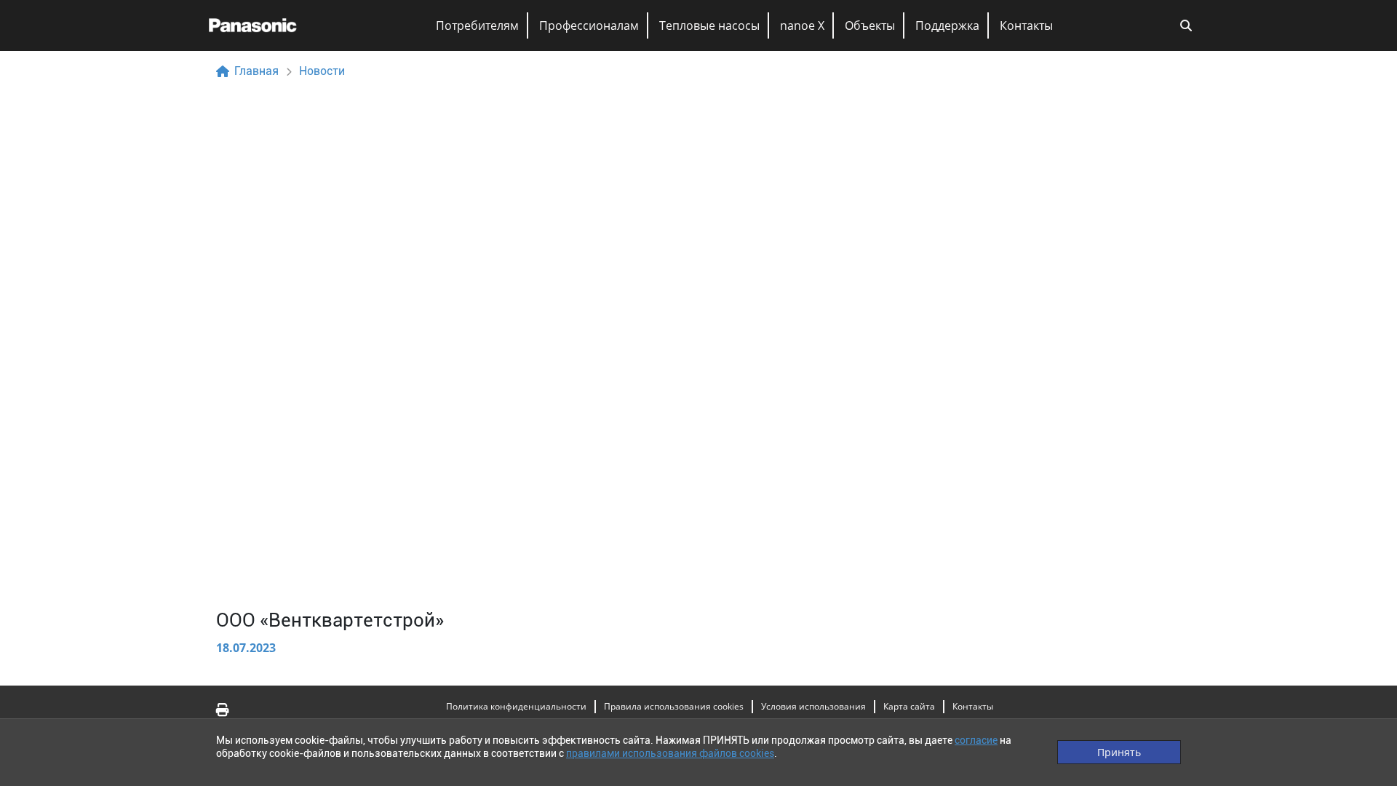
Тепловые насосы (709, 25)
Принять (1119, 752)
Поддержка (947, 25)
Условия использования (813, 706)
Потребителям (477, 25)
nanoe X (802, 25)
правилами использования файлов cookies (670, 753)
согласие (976, 740)
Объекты (870, 25)
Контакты (1026, 25)
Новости (322, 71)
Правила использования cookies (674, 706)
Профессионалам (589, 25)
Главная (256, 71)
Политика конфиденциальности (516, 706)
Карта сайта (909, 706)
